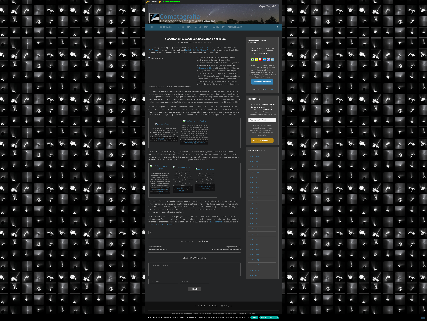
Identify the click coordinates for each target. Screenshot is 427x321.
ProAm (206, 27)
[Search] (277, 27)
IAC (151, 232)
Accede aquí (269, 89)
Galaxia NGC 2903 (164, 139)
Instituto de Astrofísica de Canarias (199, 50)
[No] (423, 318)
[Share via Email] (207, 241)
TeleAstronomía (154, 50)
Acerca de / (235, 27)
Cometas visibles (165, 27)
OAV (223, 27)
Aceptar (254, 317)
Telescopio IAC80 (204, 68)
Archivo (198, 27)
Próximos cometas (184, 27)
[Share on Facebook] (202, 241)
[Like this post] (200, 241)
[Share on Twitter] (204, 241)
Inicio (152, 27)
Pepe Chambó (186, 42)
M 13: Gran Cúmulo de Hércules (194, 142)
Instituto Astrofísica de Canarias (161, 224)
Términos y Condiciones (269, 317)
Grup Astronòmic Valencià (205, 47)
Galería (216, 27)
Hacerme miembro (262, 82)
